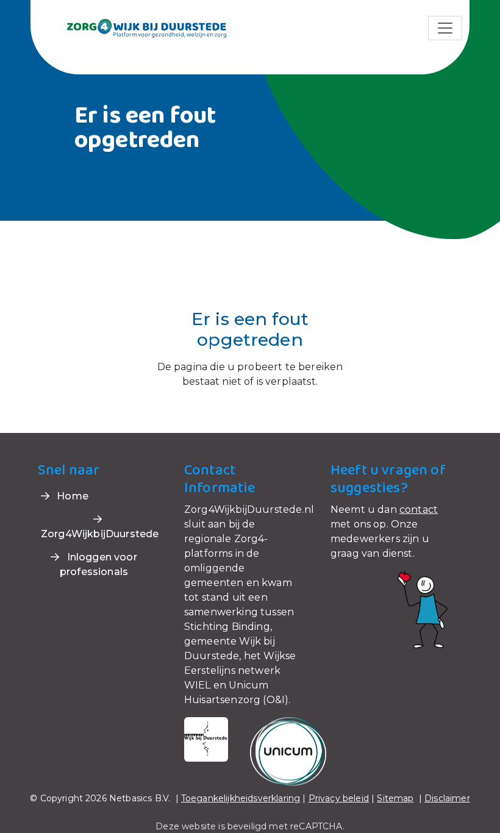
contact (418, 509)
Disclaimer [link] (447, 798)
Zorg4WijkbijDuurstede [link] (100, 534)
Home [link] (71, 496)
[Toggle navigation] (445, 28)
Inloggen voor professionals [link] (98, 564)
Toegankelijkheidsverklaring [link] (240, 798)
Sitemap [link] (395, 798)
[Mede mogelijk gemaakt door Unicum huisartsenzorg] (288, 751)
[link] (132, 27)
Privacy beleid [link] (339, 798)
